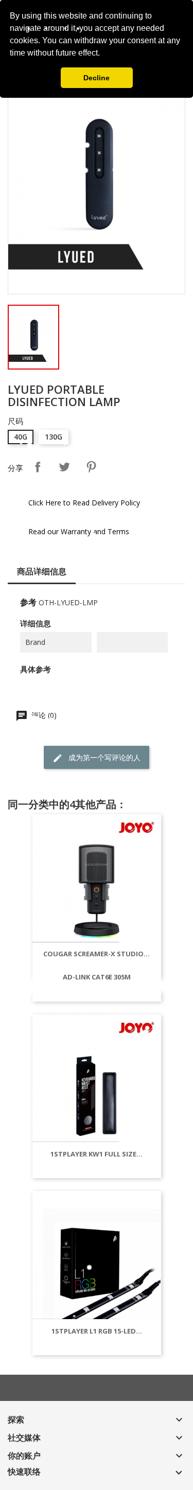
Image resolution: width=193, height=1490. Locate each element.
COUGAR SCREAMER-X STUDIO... (96, 953)
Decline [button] (96, 78)
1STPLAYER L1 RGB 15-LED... (96, 1331)
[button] (103, 54)
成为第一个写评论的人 (103, 757)
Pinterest (91, 467)
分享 (37, 467)
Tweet (64, 467)
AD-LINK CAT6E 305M (97, 976)
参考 (28, 602)
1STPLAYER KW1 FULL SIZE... (96, 1154)
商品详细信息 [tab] (41, 571)
